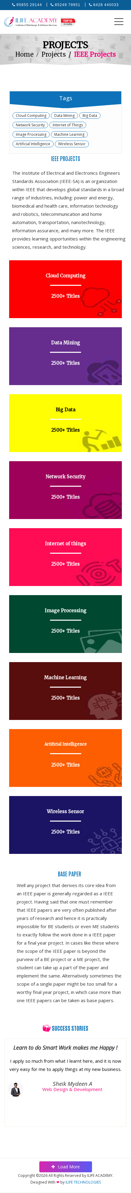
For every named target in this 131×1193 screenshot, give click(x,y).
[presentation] (12, 1077)
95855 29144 (29, 5)
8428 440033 (106, 5)
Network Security (30, 125)
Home (24, 54)
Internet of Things (68, 125)
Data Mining (64, 115)
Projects (53, 54)
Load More (69, 1167)
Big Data (90, 115)
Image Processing (31, 134)
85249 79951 (67, 5)
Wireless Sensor (72, 143)
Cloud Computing (31, 115)
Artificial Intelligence (33, 143)
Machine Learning (69, 134)
